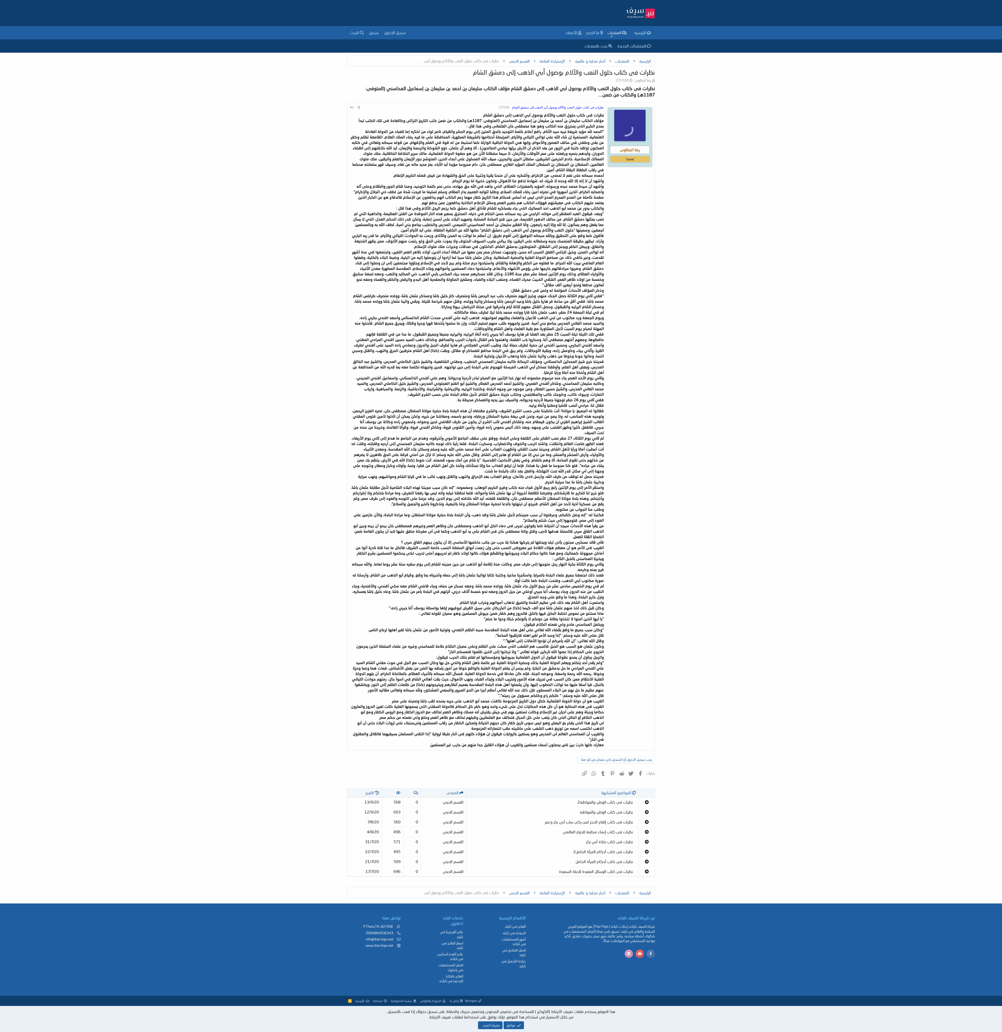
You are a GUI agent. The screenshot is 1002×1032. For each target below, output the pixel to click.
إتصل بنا (454, 1001)
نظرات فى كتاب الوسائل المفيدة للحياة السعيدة (596, 871)
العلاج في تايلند (515, 926)
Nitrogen (471, 1001)
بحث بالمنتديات (595, 46)
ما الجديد (592, 32)
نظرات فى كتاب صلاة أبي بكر (609, 841)
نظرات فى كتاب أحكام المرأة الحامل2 (603, 851)
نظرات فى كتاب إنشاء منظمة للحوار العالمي (598, 831)
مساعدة (378, 1001)
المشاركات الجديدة (631, 46)
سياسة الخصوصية (401, 1001)
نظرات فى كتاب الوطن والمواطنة (606, 812)
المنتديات (614, 32)
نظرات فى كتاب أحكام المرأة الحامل (604, 861)
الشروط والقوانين (430, 1001)
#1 (352, 107)
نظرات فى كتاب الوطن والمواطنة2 (605, 802)
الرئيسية (640, 32)
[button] (611, 36)
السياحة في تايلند (514, 933)
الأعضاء (571, 32)
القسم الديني (453, 802)
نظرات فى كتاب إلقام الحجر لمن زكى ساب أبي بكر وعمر (589, 821)
